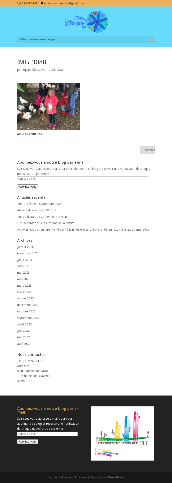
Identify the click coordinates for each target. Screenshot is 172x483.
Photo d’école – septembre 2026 (39, 204)
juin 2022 (23, 331)
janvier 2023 (25, 298)
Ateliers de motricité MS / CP (36, 210)
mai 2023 (23, 272)
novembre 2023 (28, 253)
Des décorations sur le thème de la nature (45, 223)
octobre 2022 (26, 311)
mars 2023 (24, 285)
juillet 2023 (24, 260)
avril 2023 (23, 279)
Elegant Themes (74, 477)
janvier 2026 (25, 247)
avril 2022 (23, 344)
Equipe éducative (33, 70)
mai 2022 (23, 337)
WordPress (116, 477)
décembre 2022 (27, 305)
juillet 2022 (24, 324)
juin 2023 (23, 266)
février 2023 (25, 292)
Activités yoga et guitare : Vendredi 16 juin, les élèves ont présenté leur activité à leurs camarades (83, 229)
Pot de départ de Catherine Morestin (42, 217)
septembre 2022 (28, 318)
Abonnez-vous (27, 186)
